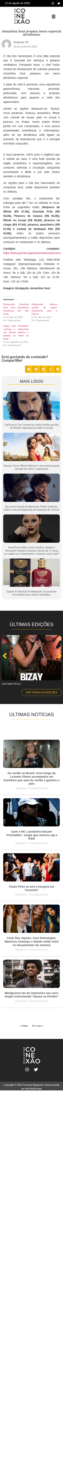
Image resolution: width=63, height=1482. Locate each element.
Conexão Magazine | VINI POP (16, 684)
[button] (53, 16)
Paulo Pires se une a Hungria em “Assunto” (31, 888)
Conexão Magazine (33, 1084)
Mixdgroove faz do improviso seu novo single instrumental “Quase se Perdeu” (31, 994)
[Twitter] (58, 3)
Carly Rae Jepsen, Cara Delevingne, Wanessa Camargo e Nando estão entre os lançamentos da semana (31, 941)
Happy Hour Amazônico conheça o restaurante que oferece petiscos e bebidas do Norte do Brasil (16, 332)
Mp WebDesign (33, 1088)
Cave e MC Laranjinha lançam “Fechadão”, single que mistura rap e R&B (31, 835)
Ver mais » (37, 1025)
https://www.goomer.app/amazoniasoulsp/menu (32, 253)
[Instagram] (52, 3)
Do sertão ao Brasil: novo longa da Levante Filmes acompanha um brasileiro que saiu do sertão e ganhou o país (31, 778)
